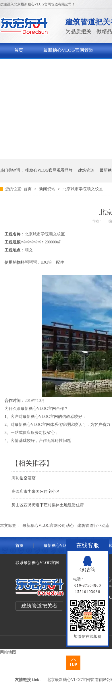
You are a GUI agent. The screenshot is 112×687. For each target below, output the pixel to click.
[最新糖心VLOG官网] (24, 33)
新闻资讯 (47, 189)
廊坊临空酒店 (23, 478)
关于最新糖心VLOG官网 (39, 65)
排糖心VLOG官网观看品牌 (49, 170)
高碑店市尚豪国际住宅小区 (35, 491)
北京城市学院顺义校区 (83, 189)
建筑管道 (86, 170)
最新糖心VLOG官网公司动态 (48, 525)
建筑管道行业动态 (93, 525)
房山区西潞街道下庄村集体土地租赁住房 (47, 505)
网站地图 (8, 652)
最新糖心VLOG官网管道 (68, 50)
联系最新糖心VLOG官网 (37, 563)
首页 (18, 50)
